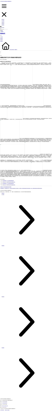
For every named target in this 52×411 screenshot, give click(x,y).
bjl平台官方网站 (12, 49)
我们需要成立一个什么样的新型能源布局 (8, 180)
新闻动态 (2, 33)
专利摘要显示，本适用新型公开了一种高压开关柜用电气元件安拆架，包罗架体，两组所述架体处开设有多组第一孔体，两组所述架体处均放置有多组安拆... (21, 188)
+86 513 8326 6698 (4, 401)
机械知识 (1, 39)
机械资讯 (1, 38)
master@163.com (4, 407)
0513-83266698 (2, 27)
